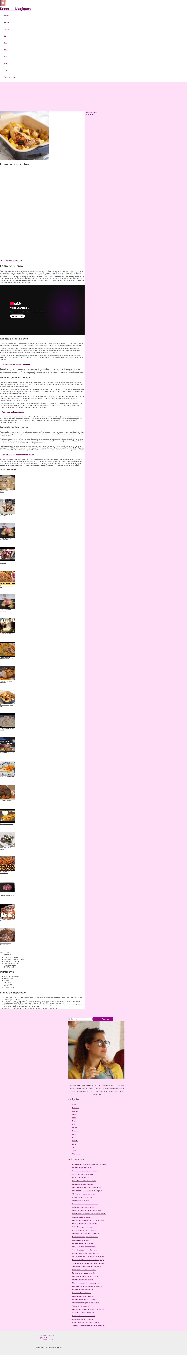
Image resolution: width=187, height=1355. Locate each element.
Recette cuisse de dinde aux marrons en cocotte (89, 1214)
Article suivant (90, 114)
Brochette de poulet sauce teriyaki (84, 1181)
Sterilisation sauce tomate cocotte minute (86, 1266)
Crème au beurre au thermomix (83, 1296)
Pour (5, 43)
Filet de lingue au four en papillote (84, 1230)
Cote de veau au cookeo (80, 1240)
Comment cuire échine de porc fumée (85, 1171)
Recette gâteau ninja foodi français (84, 1299)
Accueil (6, 15)
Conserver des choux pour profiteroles (85, 1233)
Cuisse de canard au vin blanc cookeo (85, 1276)
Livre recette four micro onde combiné (85, 1322)
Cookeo (75, 1111)
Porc (5, 63)
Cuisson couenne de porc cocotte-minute (86, 1210)
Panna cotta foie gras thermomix (83, 1273)
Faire (74, 1118)
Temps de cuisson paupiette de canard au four (88, 1263)
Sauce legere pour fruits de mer (83, 1312)
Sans (5, 36)
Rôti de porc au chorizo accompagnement (86, 1283)
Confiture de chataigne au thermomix (85, 1237)
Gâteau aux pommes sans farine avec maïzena (88, 1257)
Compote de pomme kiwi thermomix (84, 1250)
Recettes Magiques (15, 9)
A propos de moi (9, 77)
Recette (6, 22)
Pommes (75, 1131)
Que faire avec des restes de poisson (85, 1204)
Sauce (74, 1147)
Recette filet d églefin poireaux (83, 1280)
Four (5, 56)
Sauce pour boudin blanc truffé (83, 1174)
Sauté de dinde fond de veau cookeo (84, 1224)
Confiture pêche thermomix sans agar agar (87, 1187)
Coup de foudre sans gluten (81, 1217)
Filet (73, 1121)
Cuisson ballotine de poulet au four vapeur (87, 1191)
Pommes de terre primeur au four (83, 1316)
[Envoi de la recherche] (96, 1019)
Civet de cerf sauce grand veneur (83, 1194)
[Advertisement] (93, 96)
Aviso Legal (44, 1337)
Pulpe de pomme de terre (81, 1177)
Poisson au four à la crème (81, 1293)
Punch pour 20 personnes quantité (84, 1270)
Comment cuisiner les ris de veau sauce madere (88, 1309)
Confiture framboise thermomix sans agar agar (88, 1260)
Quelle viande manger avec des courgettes (87, 1286)
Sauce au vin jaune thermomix (82, 1319)
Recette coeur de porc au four (82, 1289)
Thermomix (76, 1154)
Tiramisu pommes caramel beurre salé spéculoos (89, 1326)
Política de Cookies (46, 1339)
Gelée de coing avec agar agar (82, 1227)
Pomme (6, 29)
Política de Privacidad (46, 1335)
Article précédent (91, 112)
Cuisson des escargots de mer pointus (85, 1303)
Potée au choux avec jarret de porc (84, 1247)
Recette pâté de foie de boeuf (82, 1243)
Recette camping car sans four (82, 1184)
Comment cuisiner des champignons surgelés (88, 1220)
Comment (75, 1108)
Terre (74, 1151)
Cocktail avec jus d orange (81, 1201)
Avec (5, 50)
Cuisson (75, 1114)
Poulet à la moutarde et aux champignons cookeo (89, 1164)
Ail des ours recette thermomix (83, 1207)
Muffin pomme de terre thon (82, 1197)
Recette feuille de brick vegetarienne (85, 1253)
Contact (6, 70)
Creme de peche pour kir (81, 1306)
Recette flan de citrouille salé (82, 1168)
